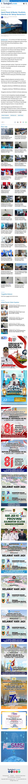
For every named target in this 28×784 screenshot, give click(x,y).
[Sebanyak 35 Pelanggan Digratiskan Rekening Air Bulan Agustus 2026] (21, 185)
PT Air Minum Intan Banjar (12, 16)
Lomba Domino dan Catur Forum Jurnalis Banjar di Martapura (16, 319)
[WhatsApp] (19, 772)
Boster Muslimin (5, 115)
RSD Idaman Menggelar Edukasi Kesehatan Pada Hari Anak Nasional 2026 (6, 259)
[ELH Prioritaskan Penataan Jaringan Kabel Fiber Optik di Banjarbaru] (21, 266)
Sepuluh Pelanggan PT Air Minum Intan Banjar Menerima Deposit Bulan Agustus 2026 (20, 164)
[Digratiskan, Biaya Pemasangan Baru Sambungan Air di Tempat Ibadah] (21, 199)
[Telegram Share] (23, 122)
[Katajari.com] (10, 3)
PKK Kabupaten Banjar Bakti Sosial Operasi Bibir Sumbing (17, 312)
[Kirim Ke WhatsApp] (26, 122)
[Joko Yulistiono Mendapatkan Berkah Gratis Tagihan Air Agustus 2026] (7, 158)
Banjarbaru (3, 10)
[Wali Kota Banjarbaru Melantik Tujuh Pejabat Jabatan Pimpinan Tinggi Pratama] (21, 212)
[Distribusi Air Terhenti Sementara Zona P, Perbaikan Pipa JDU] (21, 280)
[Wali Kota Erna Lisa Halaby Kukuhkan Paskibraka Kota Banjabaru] (7, 185)
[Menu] (2, 3)
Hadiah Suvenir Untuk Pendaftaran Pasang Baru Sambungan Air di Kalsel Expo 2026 (7, 205)
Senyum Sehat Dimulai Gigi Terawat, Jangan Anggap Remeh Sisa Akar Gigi (7, 245)
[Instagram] (14, 772)
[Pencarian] (26, 4)
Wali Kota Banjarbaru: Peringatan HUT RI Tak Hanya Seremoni (6, 178)
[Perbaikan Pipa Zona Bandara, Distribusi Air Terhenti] (7, 280)
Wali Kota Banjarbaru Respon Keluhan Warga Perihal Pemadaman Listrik (21, 245)
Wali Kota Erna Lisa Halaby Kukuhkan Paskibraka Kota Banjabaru (5, 191)
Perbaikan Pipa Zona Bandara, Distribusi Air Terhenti (6, 286)
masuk (7, 296)
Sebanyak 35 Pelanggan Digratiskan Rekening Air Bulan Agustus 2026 (20, 191)
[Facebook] (9, 772)
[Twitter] (12, 772)
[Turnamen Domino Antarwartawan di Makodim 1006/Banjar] (4, 306)
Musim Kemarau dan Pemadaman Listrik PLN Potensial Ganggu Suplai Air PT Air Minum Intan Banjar (6, 218)
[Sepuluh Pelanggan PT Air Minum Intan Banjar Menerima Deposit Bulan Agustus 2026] (21, 158)
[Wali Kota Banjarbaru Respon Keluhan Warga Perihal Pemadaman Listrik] (21, 239)
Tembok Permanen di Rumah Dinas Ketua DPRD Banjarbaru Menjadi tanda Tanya (7, 272)
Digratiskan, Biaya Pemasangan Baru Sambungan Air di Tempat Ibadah (21, 205)
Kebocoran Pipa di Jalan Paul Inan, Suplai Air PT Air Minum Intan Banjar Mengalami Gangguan (21, 151)
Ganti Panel (20, 115)
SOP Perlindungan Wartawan (14, 777)
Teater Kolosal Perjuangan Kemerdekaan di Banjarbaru (21, 178)
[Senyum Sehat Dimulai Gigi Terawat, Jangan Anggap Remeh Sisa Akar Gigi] (7, 239)
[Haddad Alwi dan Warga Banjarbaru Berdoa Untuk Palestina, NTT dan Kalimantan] (7, 145)
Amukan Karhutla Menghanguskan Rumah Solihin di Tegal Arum (6, 137)
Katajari (5, 16)
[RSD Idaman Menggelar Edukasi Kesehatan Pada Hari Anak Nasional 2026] (7, 253)
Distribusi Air (13, 115)
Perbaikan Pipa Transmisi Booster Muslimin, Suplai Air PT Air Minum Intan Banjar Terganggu (7, 232)
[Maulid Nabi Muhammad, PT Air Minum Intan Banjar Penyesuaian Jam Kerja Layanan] (21, 131)
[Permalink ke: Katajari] (2, 17)
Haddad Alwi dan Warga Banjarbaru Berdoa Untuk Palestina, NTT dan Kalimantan (7, 151)
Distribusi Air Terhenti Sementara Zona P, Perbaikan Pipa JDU (19, 286)
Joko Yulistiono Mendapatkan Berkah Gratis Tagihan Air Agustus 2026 (7, 164)
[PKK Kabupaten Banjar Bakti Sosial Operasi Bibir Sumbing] (4, 313)
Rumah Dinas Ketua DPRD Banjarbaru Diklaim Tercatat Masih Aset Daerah (21, 259)
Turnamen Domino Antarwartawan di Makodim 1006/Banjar (17, 306)
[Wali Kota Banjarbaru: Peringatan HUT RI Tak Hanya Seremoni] (7, 172)
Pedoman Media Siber (20, 775)
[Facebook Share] (15, 122)
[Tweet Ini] (18, 122)
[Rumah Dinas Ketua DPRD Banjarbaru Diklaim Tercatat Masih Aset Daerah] (21, 253)
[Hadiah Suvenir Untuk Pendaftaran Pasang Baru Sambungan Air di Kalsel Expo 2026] (7, 199)
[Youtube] (17, 772)
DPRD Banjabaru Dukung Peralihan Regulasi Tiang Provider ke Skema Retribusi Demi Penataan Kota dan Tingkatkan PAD (21, 232)
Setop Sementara (6, 117)
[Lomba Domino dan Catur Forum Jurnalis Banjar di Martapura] (4, 319)
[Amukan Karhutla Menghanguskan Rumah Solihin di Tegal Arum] (7, 131)
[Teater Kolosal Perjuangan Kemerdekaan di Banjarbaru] (21, 172)
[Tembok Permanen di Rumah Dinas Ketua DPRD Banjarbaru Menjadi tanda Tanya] (7, 266)
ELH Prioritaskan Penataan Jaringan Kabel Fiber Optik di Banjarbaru (21, 272)
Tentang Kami (6, 775)
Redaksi (12, 775)
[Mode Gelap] (24, 4)
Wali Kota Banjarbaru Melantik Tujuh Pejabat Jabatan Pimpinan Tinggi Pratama (20, 218)
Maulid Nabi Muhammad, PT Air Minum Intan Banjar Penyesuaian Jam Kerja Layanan (21, 137)
